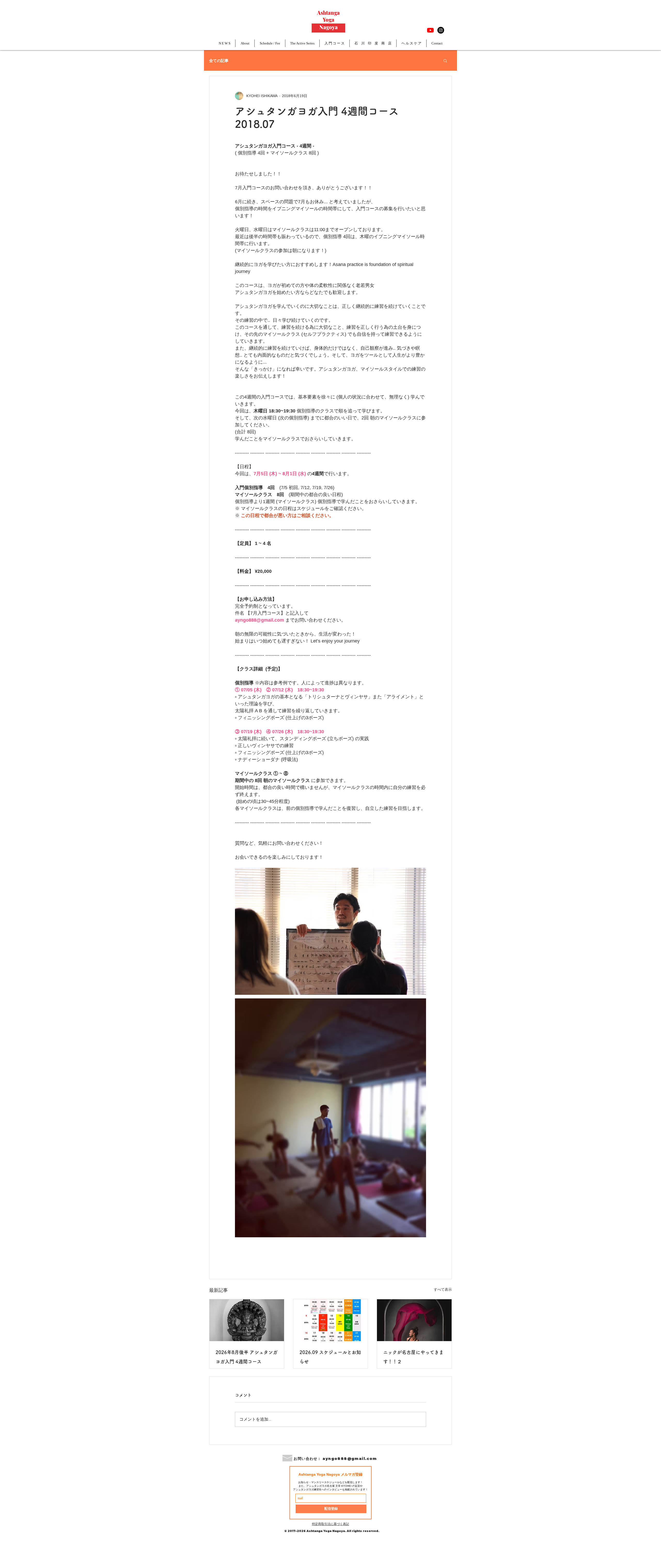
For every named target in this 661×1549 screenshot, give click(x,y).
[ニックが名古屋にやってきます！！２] (414, 1320)
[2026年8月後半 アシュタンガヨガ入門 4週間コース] (246, 1320)
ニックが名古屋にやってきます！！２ (413, 1357)
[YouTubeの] (430, 30)
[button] (445, 60)
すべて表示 (443, 1289)
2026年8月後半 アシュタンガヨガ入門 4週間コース (247, 1357)
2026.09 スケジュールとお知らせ (330, 1357)
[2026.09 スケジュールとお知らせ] (330, 1320)
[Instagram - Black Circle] (440, 30)
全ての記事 (219, 60)
